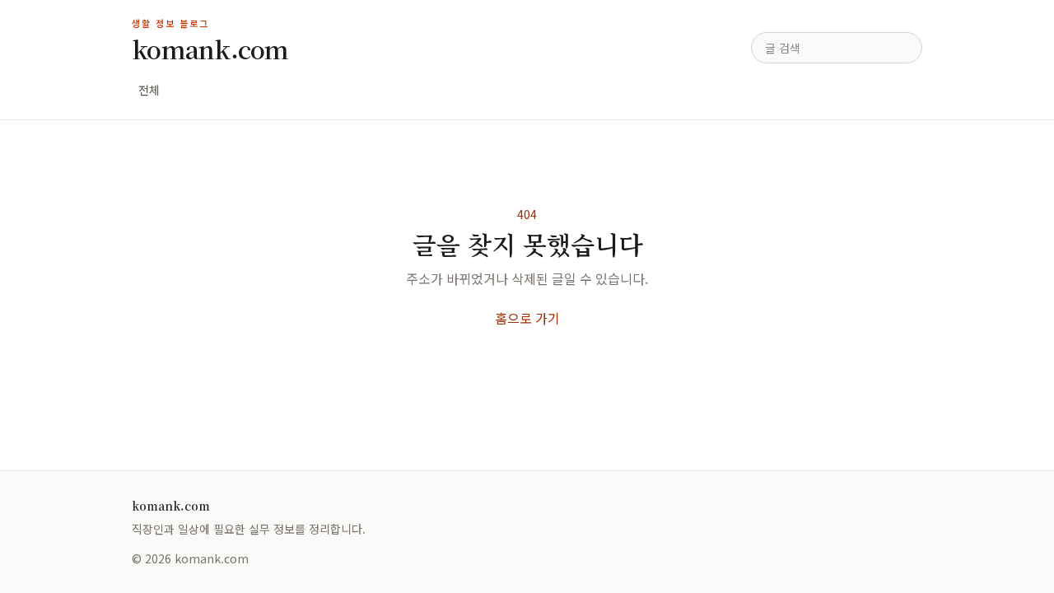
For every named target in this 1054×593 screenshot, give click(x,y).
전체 (149, 90)
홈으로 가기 (527, 318)
